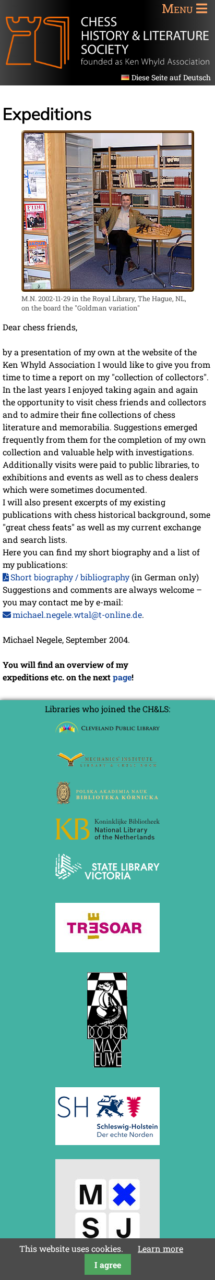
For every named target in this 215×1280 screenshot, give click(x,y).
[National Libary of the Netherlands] (107, 836)
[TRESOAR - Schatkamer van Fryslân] (107, 948)
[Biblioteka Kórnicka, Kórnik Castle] (107, 801)
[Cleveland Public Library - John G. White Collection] (107, 734)
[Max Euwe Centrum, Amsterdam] (107, 1069)
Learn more (160, 1248)
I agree (107, 1264)
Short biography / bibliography (69, 576)
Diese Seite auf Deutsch (171, 77)
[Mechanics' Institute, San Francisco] (107, 764)
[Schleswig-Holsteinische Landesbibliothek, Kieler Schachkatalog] (107, 1141)
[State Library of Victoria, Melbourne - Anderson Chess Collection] (107, 885)
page (122, 677)
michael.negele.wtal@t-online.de (77, 614)
